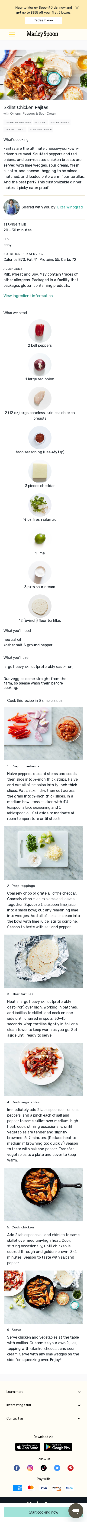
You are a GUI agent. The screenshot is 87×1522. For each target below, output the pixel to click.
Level (8, 239)
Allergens (13, 268)
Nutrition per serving (23, 254)
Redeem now (43, 20)
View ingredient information (28, 296)
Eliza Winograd (70, 207)
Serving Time (14, 224)
